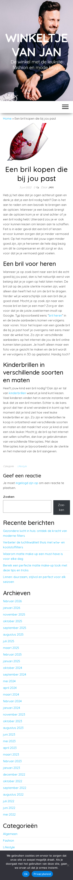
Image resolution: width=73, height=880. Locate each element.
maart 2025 (11, 648)
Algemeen (10, 834)
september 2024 (14, 674)
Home (7, 118)
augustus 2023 (13, 728)
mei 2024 (9, 681)
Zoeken (8, 497)
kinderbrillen (17, 393)
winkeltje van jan (36, 44)
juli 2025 (8, 641)
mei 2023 (9, 741)
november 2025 (14, 614)
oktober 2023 (12, 721)
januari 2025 (11, 661)
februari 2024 (12, 701)
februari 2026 (12, 601)
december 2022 (14, 774)
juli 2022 (8, 801)
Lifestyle (22, 466)
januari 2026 (11, 608)
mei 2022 (9, 814)
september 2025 (14, 628)
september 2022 (14, 788)
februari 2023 (12, 761)
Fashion (8, 840)
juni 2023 (9, 734)
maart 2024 (11, 694)
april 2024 (10, 688)
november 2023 (14, 714)
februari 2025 (12, 654)
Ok (26, 874)
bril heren (55, 315)
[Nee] (68, 865)
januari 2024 (11, 708)
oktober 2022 (12, 781)
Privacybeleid (42, 874)
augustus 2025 (13, 634)
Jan (51, 187)
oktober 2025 (12, 621)
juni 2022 (9, 808)
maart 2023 (11, 754)
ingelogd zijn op (27, 483)
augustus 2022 (13, 794)
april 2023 (10, 748)
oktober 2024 (12, 668)
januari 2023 (11, 768)
